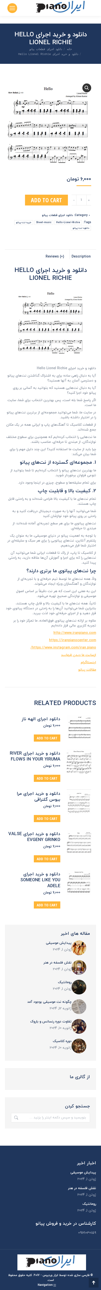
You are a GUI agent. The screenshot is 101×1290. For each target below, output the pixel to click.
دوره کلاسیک (62, 1041)
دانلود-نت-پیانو (81, 228)
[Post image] (79, 947)
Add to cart (46, 200)
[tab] (83, 254)
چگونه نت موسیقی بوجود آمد (49, 1002)
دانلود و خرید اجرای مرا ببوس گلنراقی (38, 797)
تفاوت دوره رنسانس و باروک (51, 1021)
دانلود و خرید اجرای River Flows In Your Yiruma (35, 756)
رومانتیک (65, 982)
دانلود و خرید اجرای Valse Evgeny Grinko (34, 837)
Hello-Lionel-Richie (68, 222)
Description (81, 256)
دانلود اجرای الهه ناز (41, 719)
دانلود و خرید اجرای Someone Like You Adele (40, 880)
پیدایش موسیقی (59, 943)
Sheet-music (43, 222)
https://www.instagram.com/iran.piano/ (63, 647)
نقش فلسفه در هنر (57, 962)
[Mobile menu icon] (12, 8)
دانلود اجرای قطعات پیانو (57, 215)
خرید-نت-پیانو (23, 222)
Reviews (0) (55, 256)
